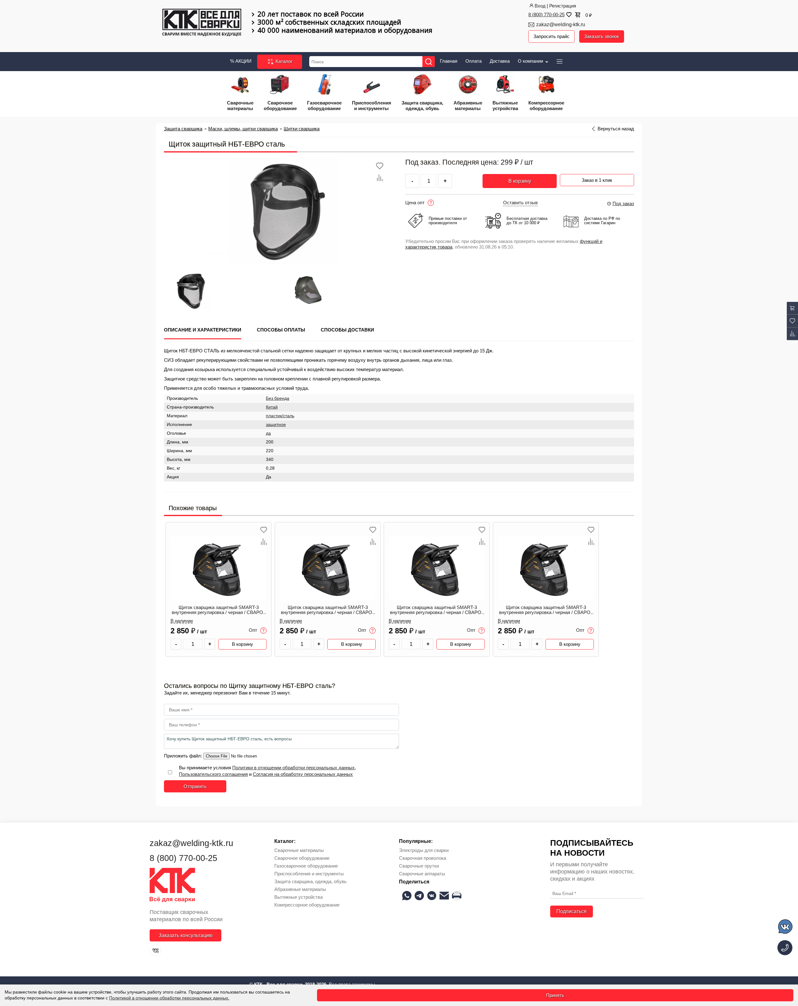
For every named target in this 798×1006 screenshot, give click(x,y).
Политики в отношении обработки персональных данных (293, 767)
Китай (272, 407)
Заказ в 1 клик (597, 180)
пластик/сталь (280, 416)
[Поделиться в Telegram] (419, 895)
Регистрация (562, 5)
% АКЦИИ (241, 61)
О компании (531, 61)
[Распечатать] (456, 895)
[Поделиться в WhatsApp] (406, 895)
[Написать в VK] (785, 927)
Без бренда (277, 398)
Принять (555, 995)
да (268, 433)
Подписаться (571, 911)
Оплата (473, 61)
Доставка (500, 61)
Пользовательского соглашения (213, 774)
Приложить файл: (183, 755)
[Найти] (428, 61)
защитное (276, 424)
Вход (540, 5)
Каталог (283, 61)
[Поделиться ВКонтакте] (431, 895)
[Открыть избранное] (568, 15)
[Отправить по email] (444, 895)
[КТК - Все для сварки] (201, 23)
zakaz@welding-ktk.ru (560, 24)
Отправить (195, 786)
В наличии (182, 620)
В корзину (519, 181)
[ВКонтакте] (155, 950)
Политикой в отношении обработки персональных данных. (169, 997)
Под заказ (623, 203)
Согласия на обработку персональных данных (303, 774)
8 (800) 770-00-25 (546, 14)
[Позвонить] (785, 947)
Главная (448, 61)
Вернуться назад (616, 128)
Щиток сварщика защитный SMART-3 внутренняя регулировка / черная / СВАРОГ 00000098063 (219, 610)
